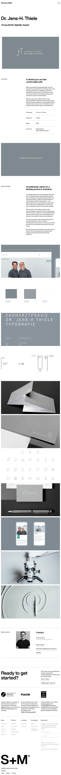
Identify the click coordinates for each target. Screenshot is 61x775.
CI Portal (13, 729)
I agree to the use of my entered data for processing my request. (50, 744)
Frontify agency (45, 705)
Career (3, 731)
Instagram (14, 726)
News (32, 723)
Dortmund (24, 723)
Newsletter (34, 726)
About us (3, 729)
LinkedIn (13, 723)
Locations (24, 720)
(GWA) (3, 707)
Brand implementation (42, 131)
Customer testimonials (34, 729)
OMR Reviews (15, 731)
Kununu (13, 734)
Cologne (23, 726)
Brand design (40, 129)
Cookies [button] (3, 771)
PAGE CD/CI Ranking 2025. (28, 712)
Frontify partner (45, 704)
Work (2, 726)
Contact (3, 734)
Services (3, 723)
